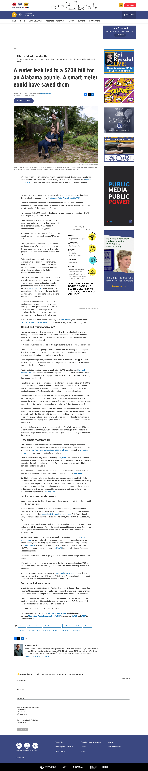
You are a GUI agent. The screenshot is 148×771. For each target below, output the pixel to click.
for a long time (49, 492)
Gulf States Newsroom (56, 613)
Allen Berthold (65, 320)
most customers (36, 288)
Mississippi (76, 630)
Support (81, 21)
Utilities (87, 626)
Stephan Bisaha (45, 93)
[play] (14, 15)
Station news (23, 722)
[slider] (23, 15)
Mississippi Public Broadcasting (41, 616)
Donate (131, 5)
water (22, 630)
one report (78, 473)
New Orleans (30, 545)
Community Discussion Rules (64, 746)
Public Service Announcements (91, 742)
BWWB (59, 548)
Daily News (22, 709)
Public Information (60, 751)
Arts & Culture (35, 21)
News (14, 21)
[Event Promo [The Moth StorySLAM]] (119, 120)
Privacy (83, 746)
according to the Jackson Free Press (56, 514)
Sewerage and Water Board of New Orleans (43, 630)
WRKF (83, 616)
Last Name (20, 698)
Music (22, 21)
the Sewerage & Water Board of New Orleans (50, 450)
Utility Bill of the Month (32, 56)
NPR (34, 619)
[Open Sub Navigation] (17, 21)
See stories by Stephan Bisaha (37, 656)
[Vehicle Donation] (119, 149)
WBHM (58, 616)
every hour (61, 458)
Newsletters (94, 21)
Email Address (22, 680)
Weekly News (23, 712)
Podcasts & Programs (55, 21)
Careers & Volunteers (114, 746)
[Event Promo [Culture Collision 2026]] (119, 90)
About (71, 21)
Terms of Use (59, 742)
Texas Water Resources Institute (34, 322)
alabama (65, 630)
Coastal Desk (23, 714)
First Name (20, 689)
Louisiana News (34, 626)
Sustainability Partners (65, 573)
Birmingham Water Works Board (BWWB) (64, 198)
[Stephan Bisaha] (18, 650)
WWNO (74, 616)
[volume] (20, 14)
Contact (110, 742)
